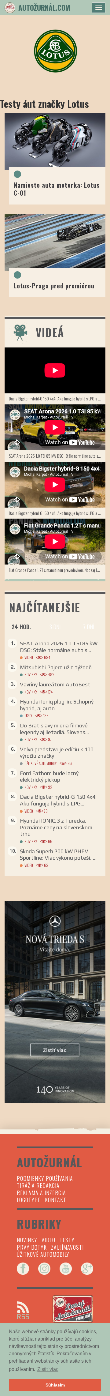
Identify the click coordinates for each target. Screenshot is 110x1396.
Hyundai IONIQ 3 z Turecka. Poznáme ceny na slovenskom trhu (56, 827)
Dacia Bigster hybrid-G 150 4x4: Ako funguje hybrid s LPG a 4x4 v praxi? (57, 398)
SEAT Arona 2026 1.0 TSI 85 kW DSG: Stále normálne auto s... (58, 646)
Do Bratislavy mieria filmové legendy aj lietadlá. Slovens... (54, 728)
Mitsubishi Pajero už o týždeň (56, 667)
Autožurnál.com (44, 7)
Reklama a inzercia (41, 1193)
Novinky (30, 674)
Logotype (29, 1200)
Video (28, 657)
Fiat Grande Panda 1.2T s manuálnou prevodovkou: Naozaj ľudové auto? (57, 570)
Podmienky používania (45, 1178)
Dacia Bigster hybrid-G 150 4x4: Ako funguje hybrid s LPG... (58, 800)
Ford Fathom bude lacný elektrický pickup (49, 776)
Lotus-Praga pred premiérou (54, 285)
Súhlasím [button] (55, 1385)
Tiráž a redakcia (38, 1185)
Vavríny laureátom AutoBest (55, 684)
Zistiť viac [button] (47, 1369)
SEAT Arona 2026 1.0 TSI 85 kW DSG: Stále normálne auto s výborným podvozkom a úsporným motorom (57, 455)
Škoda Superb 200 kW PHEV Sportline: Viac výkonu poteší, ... (58, 854)
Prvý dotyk (32, 1247)
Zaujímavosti (67, 1247)
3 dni (55, 627)
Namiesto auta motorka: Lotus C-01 (57, 188)
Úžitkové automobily (40, 763)
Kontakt (55, 1200)
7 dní (88, 627)
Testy (28, 716)
